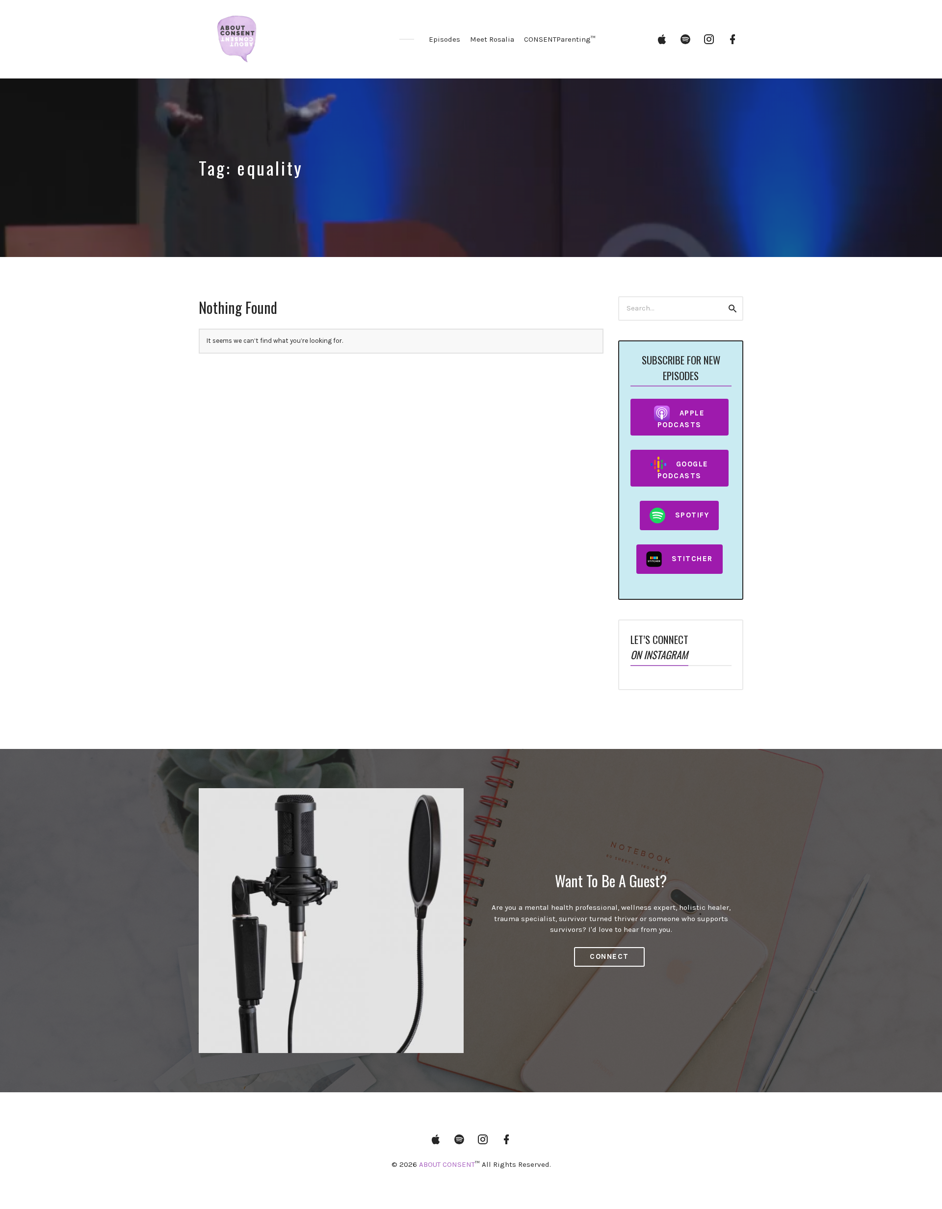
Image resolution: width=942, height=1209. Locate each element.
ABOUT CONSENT (447, 1164)
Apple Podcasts (681, 418)
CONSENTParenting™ (560, 39)
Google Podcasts (682, 469)
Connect (609, 956)
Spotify (692, 514)
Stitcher (692, 558)
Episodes (444, 39)
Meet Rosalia (492, 39)
